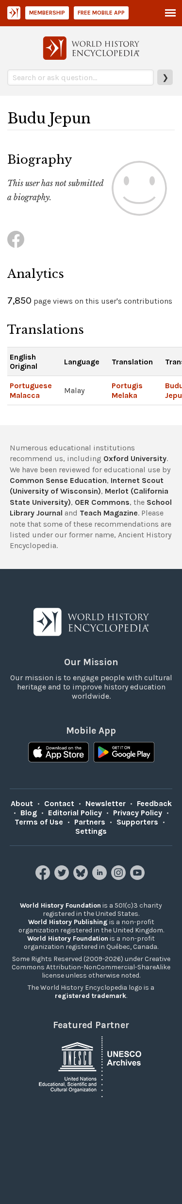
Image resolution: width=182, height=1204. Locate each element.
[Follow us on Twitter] (62, 877)
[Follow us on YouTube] (138, 877)
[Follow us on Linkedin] (100, 877)
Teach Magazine (109, 512)
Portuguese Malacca (31, 390)
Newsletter (105, 803)
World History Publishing (68, 922)
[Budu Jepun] (15, 239)
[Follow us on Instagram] (119, 877)
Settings (91, 831)
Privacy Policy (137, 812)
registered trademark (90, 996)
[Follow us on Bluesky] (81, 877)
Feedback (154, 803)
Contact (59, 803)
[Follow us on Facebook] (43, 877)
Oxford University (134, 458)
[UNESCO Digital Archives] (91, 1065)
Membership (47, 12)
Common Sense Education (58, 480)
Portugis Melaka (127, 390)
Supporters (137, 821)
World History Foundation (60, 905)
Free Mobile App (101, 12)
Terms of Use (39, 821)
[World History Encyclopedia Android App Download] (124, 753)
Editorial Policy (75, 812)
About (22, 803)
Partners (89, 821)
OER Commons (102, 502)
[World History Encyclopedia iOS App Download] (58, 753)
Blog (28, 812)
